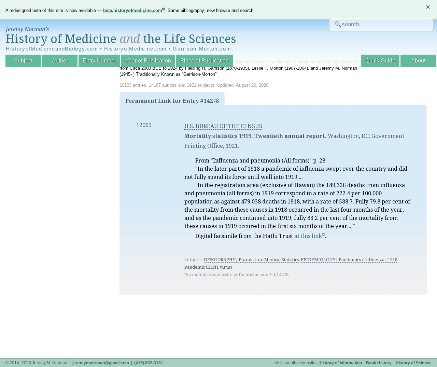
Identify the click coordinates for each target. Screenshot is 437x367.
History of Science (414, 363)
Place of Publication (204, 60)
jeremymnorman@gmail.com (100, 363)
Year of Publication (148, 60)
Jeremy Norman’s (27, 29)
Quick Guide (380, 60)
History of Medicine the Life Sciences (121, 39)
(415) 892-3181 (148, 363)
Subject (23, 60)
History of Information (341, 363)
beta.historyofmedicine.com (132, 10)
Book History (379, 363)
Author (60, 60)
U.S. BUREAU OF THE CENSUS (223, 126)
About (418, 60)
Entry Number (99, 60)
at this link (308, 236)
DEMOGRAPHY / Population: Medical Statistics (251, 259)
